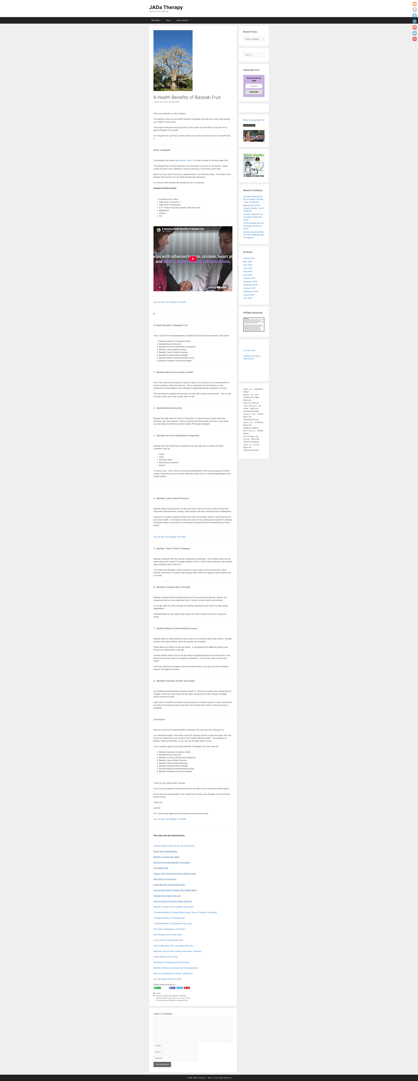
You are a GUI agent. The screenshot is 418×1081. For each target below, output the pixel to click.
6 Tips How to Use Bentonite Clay (168, 940)
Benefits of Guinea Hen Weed (166, 857)
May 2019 (247, 271)
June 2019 (247, 268)
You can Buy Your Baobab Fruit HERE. (169, 302)
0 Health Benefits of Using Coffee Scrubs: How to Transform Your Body (185, 912)
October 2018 (249, 288)
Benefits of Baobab (179, 996)
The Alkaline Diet (160, 868)
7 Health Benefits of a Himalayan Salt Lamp (172, 923)
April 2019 (247, 275)
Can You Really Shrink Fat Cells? (167, 979)
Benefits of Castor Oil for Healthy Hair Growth (173, 907)
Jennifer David (249, 196)
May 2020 (247, 262)
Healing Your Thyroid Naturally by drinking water (174, 873)
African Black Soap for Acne (165, 957)
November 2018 (250, 285)
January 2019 (249, 278)
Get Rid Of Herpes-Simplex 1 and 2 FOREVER (253, 199)
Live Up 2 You (249, 350)
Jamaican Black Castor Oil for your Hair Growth (174, 846)
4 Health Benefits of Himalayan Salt (169, 918)
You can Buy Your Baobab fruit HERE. (169, 537)
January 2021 (249, 258)
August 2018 (248, 295)
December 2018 (250, 281)
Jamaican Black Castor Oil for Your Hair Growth (173, 998)
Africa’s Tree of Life (188, 160)
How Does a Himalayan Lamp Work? (169, 929)
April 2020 (247, 265)
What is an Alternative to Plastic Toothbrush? (173, 973)
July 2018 (247, 298)
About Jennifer (182, 20)
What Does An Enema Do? (164, 879)
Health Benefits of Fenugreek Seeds (169, 885)
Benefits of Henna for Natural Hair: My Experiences (175, 968)
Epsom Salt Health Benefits (165, 851)
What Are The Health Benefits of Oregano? (253, 235)
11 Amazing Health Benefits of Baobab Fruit (171, 1000)
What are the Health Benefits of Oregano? (171, 862)
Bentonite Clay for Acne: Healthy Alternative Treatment (177, 951)
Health (158, 993)
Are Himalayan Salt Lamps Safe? (167, 935)
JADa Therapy (166, 7)
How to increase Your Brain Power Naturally (172, 901)
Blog (168, 20)
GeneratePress (225, 1078)
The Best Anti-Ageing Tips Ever (167, 896)
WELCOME (155, 20)
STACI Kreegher (250, 223)
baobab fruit (166, 996)
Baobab (159, 996)
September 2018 (250, 291)
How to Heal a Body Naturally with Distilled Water (175, 890)
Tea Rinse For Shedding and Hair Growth (171, 962)
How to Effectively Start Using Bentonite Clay (173, 946)
